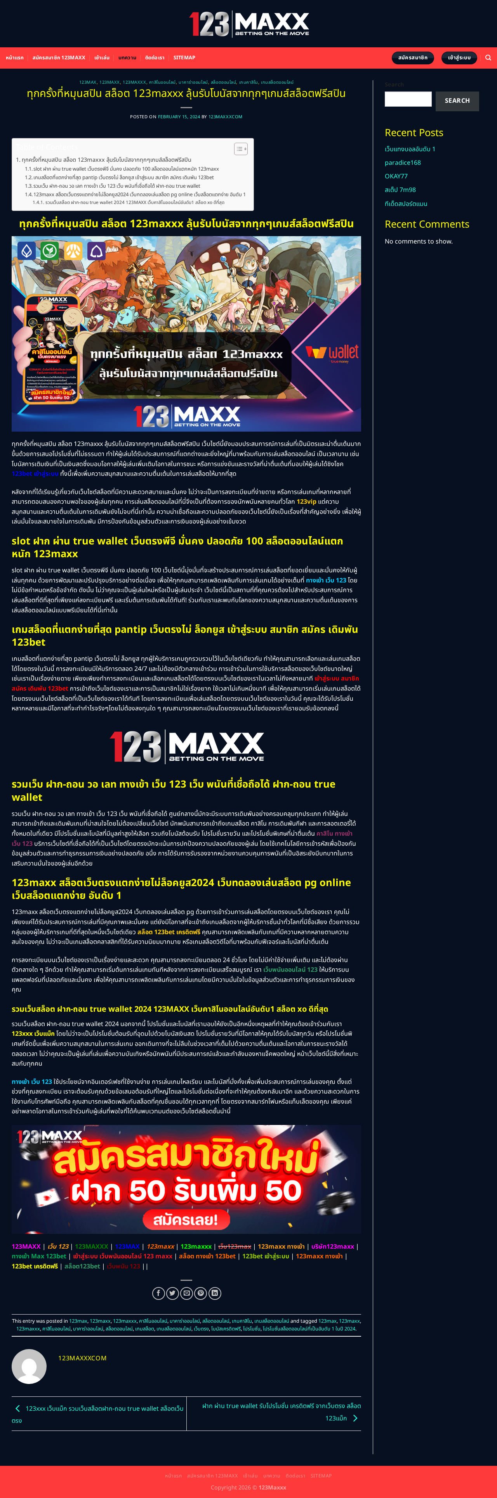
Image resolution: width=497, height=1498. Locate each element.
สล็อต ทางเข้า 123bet (207, 1256)
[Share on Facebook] (158, 1293)
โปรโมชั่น (252, 1329)
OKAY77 (396, 176)
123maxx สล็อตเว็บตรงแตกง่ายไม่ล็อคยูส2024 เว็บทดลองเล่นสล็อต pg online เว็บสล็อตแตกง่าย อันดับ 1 (139, 195)
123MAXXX (91, 1246)
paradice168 (403, 163)
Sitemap (185, 58)
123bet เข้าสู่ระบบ (265, 1256)
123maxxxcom (226, 117)
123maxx (109, 82)
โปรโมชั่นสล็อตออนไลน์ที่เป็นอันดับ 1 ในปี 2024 (309, 1329)
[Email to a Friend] (186, 1293)
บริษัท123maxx (332, 1246)
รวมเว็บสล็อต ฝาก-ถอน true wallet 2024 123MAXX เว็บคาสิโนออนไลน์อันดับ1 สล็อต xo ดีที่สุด (134, 202)
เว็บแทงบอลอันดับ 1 (410, 149)
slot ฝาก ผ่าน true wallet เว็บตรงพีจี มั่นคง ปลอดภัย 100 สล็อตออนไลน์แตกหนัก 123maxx (126, 169)
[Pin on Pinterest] (200, 1293)
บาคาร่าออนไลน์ (193, 82)
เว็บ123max (234, 1246)
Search (394, 85)
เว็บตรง (201, 1329)
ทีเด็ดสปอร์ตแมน (406, 204)
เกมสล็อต (144, 1329)
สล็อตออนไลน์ (223, 82)
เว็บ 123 (57, 1246)
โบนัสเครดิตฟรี (226, 1329)
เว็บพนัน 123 (123, 1266)
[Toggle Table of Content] (237, 149)
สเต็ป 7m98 (400, 190)
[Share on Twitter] (172, 1293)
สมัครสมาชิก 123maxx (59, 58)
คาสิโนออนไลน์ (162, 82)
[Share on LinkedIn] (215, 1293)
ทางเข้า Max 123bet (39, 1256)
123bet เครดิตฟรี (35, 1266)
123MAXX (26, 1246)
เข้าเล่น (102, 58)
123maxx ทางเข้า (281, 1246)
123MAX (127, 1246)
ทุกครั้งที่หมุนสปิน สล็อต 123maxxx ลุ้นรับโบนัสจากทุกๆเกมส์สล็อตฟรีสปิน (106, 160)
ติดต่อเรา (155, 58)
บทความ (127, 58)
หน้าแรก (15, 58)
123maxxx (134, 82)
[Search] (488, 57)
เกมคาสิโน (248, 82)
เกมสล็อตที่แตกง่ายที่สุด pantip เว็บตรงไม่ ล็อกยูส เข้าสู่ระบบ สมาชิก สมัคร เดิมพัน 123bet (123, 177)
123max (88, 82)
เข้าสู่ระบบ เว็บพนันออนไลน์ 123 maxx (122, 1256)
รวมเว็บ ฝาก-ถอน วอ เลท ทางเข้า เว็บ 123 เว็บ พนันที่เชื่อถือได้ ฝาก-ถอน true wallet (116, 186)
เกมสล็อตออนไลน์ (277, 82)
